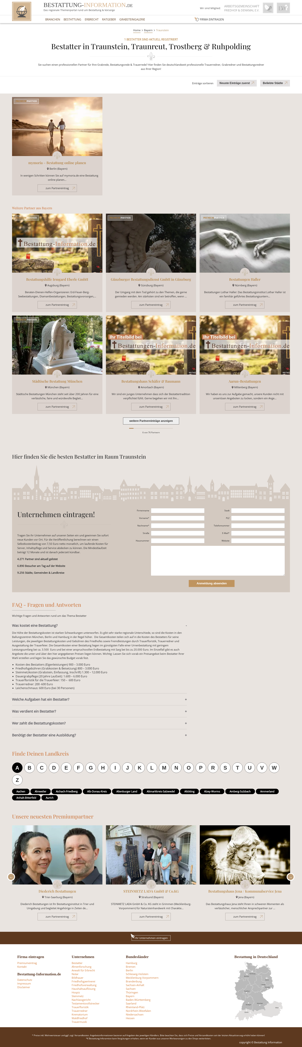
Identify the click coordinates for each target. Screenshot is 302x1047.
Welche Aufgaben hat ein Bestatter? (40, 699)
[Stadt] (258, 510)
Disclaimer (23, 987)
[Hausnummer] (177, 540)
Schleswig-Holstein (137, 974)
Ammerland (267, 791)
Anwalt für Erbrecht (83, 970)
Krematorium (80, 1014)
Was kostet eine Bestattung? (35, 625)
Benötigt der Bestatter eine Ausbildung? (44, 735)
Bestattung (72, 19)
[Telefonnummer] (258, 525)
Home (137, 30)
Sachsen (131, 988)
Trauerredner (80, 1011)
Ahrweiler (40, 791)
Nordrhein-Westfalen (138, 1011)
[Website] (258, 540)
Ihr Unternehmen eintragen (151, 938)
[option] (57, 874)
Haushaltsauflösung (83, 988)
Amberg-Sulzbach (240, 791)
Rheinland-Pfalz (135, 1007)
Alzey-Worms (212, 791)
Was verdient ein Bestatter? (34, 711)
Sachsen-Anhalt (135, 985)
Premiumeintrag (27, 963)
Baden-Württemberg (138, 999)
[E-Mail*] (258, 533)
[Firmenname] (177, 510)
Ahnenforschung (81, 966)
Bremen (130, 966)
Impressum (24, 983)
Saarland (131, 1003)
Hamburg (131, 963)
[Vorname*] (177, 518)
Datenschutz (24, 980)
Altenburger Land (126, 791)
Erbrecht (92, 19)
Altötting (189, 791)
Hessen (130, 1018)
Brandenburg (134, 981)
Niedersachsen (134, 1014)
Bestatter (77, 963)
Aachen (20, 791)
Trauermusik (79, 1022)
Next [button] (290, 877)
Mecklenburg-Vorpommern (142, 977)
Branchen (52, 19)
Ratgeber (109, 19)
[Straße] (177, 533)
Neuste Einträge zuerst (235, 83)
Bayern (148, 30)
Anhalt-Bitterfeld (26, 797)
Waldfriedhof (79, 1018)
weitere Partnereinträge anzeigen (151, 420)
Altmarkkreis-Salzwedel (161, 791)
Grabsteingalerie (132, 19)
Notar (75, 974)
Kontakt (22, 966)
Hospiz (76, 992)
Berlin (129, 970)
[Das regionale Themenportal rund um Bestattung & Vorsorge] (21, 11)
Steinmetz (78, 996)
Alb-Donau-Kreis (97, 791)
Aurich (49, 797)
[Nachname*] (177, 525)
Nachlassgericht (81, 999)
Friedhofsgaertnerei (83, 981)
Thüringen (132, 992)
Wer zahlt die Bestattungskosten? (39, 723)
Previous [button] (10, 877)
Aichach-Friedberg (67, 791)
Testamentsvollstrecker (85, 1003)
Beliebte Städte (273, 83)
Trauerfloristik (80, 1007)
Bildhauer (77, 977)
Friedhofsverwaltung (84, 985)
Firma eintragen (212, 19)
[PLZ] (258, 518)
